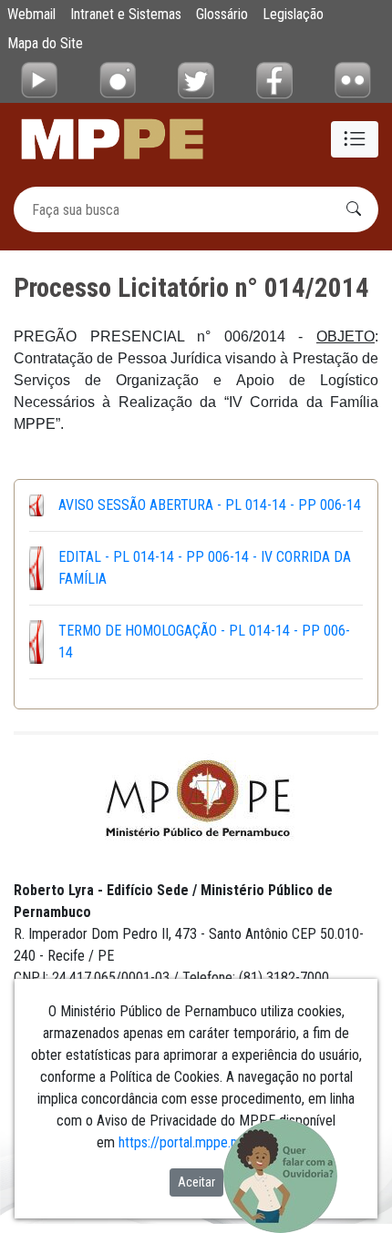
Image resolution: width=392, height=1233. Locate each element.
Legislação (293, 14)
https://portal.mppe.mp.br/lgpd (206, 1142)
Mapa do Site (45, 43)
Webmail (31, 14)
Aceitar (196, 1182)
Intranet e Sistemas (125, 14)
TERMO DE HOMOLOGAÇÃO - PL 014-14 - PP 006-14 (204, 641)
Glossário (222, 14)
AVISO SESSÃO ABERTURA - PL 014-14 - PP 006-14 (209, 505)
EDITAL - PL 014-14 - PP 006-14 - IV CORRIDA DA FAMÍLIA (204, 567)
